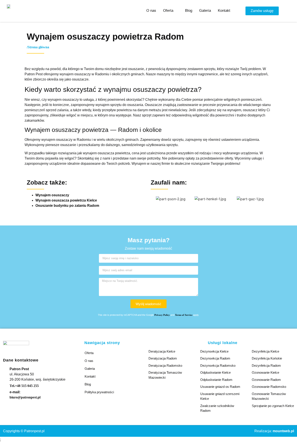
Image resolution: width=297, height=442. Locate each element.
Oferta (89, 353)
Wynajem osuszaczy (52, 195)
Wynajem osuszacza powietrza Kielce (66, 200)
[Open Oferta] (176, 10)
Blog (88, 384)
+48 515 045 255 (24, 386)
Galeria (90, 368)
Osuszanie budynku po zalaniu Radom (67, 205)
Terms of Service (183, 315)
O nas (89, 361)
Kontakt (90, 376)
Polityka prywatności (99, 392)
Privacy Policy (162, 315)
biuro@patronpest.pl (25, 397)
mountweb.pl (283, 431)
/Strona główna (38, 47)
